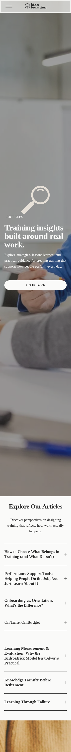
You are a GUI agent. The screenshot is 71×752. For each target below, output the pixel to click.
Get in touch (35, 285)
